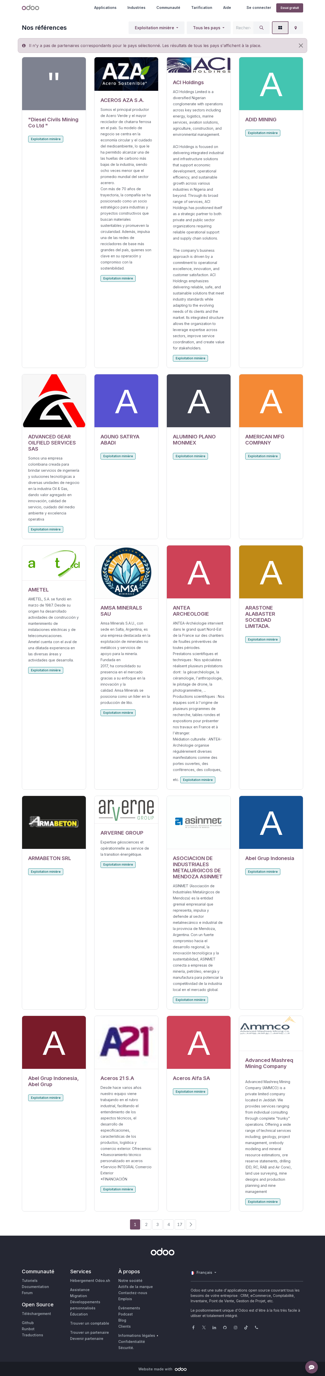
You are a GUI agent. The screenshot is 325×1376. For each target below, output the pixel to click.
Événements (129, 1308)
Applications (105, 7)
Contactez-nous (132, 1293)
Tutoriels (30, 1280)
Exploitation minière (154, 27)
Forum (27, 1293)
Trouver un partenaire (89, 1332)
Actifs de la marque (135, 1286)
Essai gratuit (290, 8)
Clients (124, 1326)
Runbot (28, 1329)
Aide (227, 7)
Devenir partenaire (86, 1338)
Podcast (125, 1314)
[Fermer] (301, 45)
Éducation (79, 1314)
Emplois (125, 1299)
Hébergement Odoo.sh (90, 1280)
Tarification (201, 7)
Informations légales (136, 1335)
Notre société (130, 1280)
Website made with (155, 1369)
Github (28, 1323)
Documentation (35, 1286)
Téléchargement (36, 1313)
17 (179, 1224)
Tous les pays (206, 27)
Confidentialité (131, 1341)
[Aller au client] (54, 83)
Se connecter (259, 7)
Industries (136, 7)
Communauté (168, 7)
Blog (122, 1320)
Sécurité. (126, 1347)
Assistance (80, 1290)
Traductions (32, 1335)
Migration (78, 1296)
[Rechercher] (261, 27)
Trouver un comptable (89, 1323)
